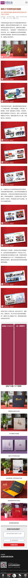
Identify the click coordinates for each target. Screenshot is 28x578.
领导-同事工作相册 (11, 16)
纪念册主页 (3, 16)
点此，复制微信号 (20, 326)
